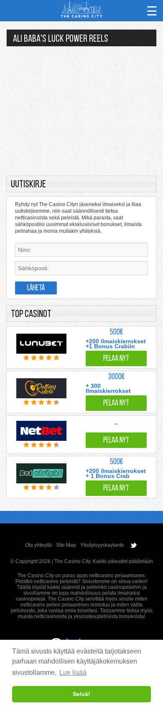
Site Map (66, 545)
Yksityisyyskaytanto (102, 545)
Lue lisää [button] (73, 672)
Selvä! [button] (81, 694)
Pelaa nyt (116, 359)
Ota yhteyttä (38, 545)
